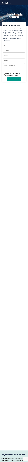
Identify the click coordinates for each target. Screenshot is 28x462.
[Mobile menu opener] (24, 2)
